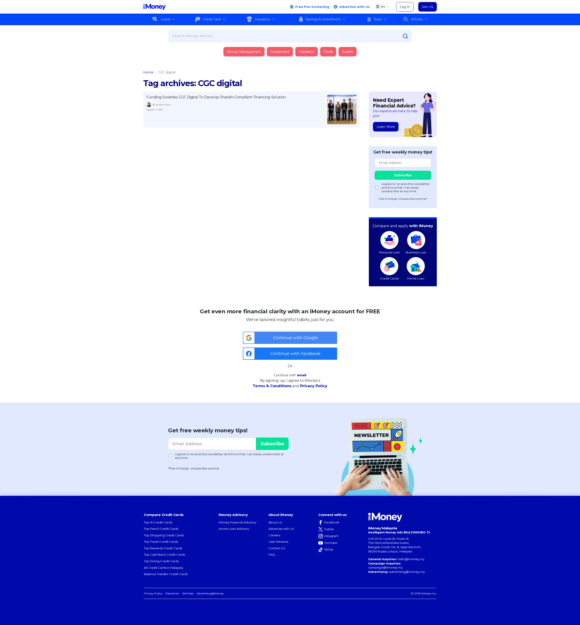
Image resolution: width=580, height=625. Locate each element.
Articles (417, 19)
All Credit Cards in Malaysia (163, 567)
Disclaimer (172, 593)
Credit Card (212, 19)
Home (148, 72)
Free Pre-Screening (312, 7)
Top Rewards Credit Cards (163, 548)
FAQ (271, 554)
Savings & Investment (323, 19)
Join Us (427, 7)
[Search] (405, 36)
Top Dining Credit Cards (161, 561)
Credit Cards (389, 278)
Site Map (187, 593)
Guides (347, 52)
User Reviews (278, 541)
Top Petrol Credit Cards (161, 528)
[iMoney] (154, 7)
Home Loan (415, 278)
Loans (165, 19)
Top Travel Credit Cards (161, 541)
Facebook (331, 522)
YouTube (330, 543)
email (301, 375)
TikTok (328, 549)
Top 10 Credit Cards (158, 522)
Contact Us (276, 548)
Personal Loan (389, 252)
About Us (275, 522)
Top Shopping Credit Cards (164, 535)
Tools (377, 19)
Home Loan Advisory (234, 528)
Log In (405, 7)
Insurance (262, 19)
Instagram (331, 536)
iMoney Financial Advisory (237, 522)
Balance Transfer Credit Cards (166, 574)
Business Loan (416, 252)
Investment (280, 52)
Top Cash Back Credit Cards (164, 554)
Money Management (244, 52)
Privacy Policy (313, 386)
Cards (328, 52)
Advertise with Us (354, 7)
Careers (274, 535)
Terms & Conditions (272, 386)
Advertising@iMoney (210, 593)
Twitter (329, 529)
